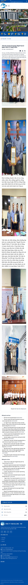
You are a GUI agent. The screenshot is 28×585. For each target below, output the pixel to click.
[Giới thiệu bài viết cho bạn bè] (20, 50)
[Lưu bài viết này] (25, 50)
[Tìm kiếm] (26, 1)
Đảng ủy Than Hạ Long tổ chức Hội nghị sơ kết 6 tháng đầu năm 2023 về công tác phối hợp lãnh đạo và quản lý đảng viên (13, 445)
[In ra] (22, 50)
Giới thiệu (3, 537)
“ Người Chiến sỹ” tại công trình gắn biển (12, 478)
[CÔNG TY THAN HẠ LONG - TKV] (3, 5)
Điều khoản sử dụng (13, 582)
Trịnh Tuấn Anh (17, 408)
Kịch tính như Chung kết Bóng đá (10, 417)
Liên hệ (3, 541)
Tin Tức (3, 539)
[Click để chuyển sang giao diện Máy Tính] (2, 583)
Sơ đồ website (21, 582)
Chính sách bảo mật (5, 582)
